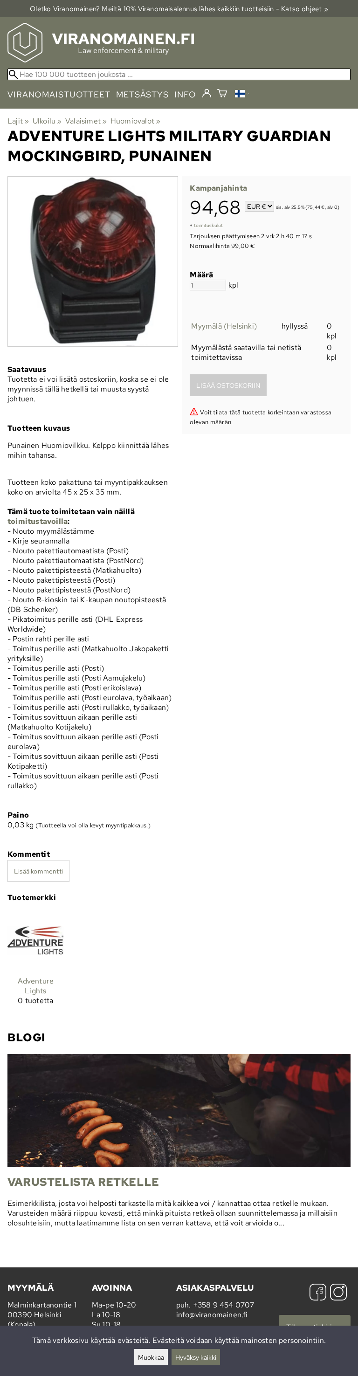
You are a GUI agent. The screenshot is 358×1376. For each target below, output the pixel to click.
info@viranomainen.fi (212, 1315)
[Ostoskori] (222, 94)
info (185, 94)
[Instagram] (338, 1293)
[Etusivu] (100, 60)
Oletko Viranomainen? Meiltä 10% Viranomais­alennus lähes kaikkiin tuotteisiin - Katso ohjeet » (179, 8)
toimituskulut (208, 225)
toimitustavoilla (37, 521)
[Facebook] (318, 1293)
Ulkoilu (47, 121)
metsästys (142, 94)
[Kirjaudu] (207, 94)
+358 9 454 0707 (224, 1305)
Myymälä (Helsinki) (224, 326)
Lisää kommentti (38, 871)
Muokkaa (151, 1357)
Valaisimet (86, 121)
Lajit (18, 121)
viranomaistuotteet (58, 94)
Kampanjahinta (218, 188)
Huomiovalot (135, 121)
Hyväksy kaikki (195, 1357)
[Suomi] (242, 95)
